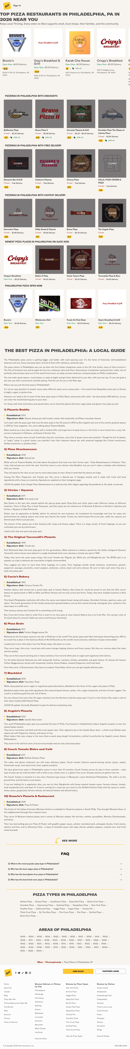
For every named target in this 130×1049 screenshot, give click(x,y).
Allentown (39, 1002)
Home (6, 984)
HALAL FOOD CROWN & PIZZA (109, 181)
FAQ (5, 1011)
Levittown (39, 1032)
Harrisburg (39, 998)
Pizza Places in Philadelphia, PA (78, 962)
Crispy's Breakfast (12, 276)
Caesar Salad (102, 988)
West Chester (40, 1028)
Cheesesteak (102, 999)
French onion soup (104, 1007)
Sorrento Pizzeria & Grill (78, 130)
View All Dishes (103, 1036)
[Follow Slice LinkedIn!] (26, 973)
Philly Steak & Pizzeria (45, 229)
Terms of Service (10, 1022)
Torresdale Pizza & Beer (109, 276)
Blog (6, 995)
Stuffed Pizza (71, 1026)
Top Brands (8, 1007)
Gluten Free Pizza (73, 1007)
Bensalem (39, 1024)
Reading (38, 1005)
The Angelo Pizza (106, 229)
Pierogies (100, 1018)
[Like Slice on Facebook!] (15, 973)
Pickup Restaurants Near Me (15, 1003)
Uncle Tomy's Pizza (75, 276)
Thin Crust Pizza (72, 1022)
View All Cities (41, 1038)
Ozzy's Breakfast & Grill (109, 320)
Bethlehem (39, 1013)
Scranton (38, 1021)
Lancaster (39, 1017)
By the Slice (71, 1003)
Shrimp (100, 1022)
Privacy (7, 1018)
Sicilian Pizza (71, 992)
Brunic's (7, 320)
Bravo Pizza (72, 229)
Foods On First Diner (76, 320)
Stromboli (101, 1026)
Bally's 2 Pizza (41, 276)
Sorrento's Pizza (11, 229)
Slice (40, 962)
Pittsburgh (39, 994)
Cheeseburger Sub (104, 995)
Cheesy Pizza (73, 179)
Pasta (99, 1014)
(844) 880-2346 (121, 1046)
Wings (99, 1030)
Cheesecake (102, 992)
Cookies (100, 1003)
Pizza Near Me (9, 999)
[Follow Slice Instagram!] (30, 973)
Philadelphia (40, 990)
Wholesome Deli (42, 320)
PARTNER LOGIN (110, 971)
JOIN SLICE (78, 971)
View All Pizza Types (74, 1036)
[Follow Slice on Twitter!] (19, 973)
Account (7, 1014)
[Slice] (7, 6)
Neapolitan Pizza (73, 1011)
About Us (8, 988)
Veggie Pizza (71, 995)
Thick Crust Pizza (73, 1030)
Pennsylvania (53, 962)
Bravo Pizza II (41, 130)
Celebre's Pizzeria (43, 179)
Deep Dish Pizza (72, 999)
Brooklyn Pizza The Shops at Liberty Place (111, 131)
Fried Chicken (102, 1011)
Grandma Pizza (72, 1018)
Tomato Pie (70, 1014)
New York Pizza (72, 988)
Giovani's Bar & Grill (13, 179)
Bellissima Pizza (11, 130)
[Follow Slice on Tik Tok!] (23, 973)
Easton (38, 1009)
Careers (7, 992)
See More (69, 840)
